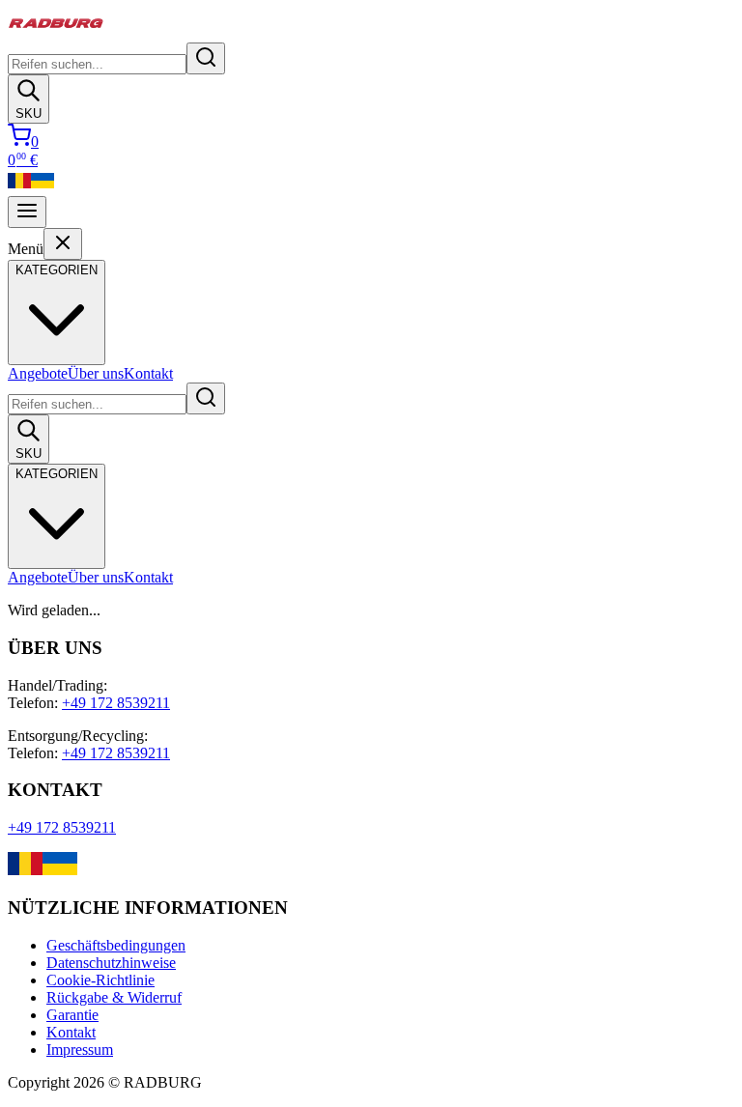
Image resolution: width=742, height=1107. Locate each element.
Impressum (79, 1049)
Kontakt (148, 373)
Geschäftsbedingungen (116, 945)
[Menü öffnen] (27, 212)
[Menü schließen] (62, 244)
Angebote (38, 373)
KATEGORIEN (56, 474)
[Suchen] (205, 58)
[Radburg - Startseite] (56, 33)
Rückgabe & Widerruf (114, 997)
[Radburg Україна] (42, 187)
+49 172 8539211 (116, 703)
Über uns (96, 373)
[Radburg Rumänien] (19, 187)
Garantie (72, 1015)
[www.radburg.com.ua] (60, 870)
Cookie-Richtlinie (100, 980)
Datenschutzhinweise (111, 962)
